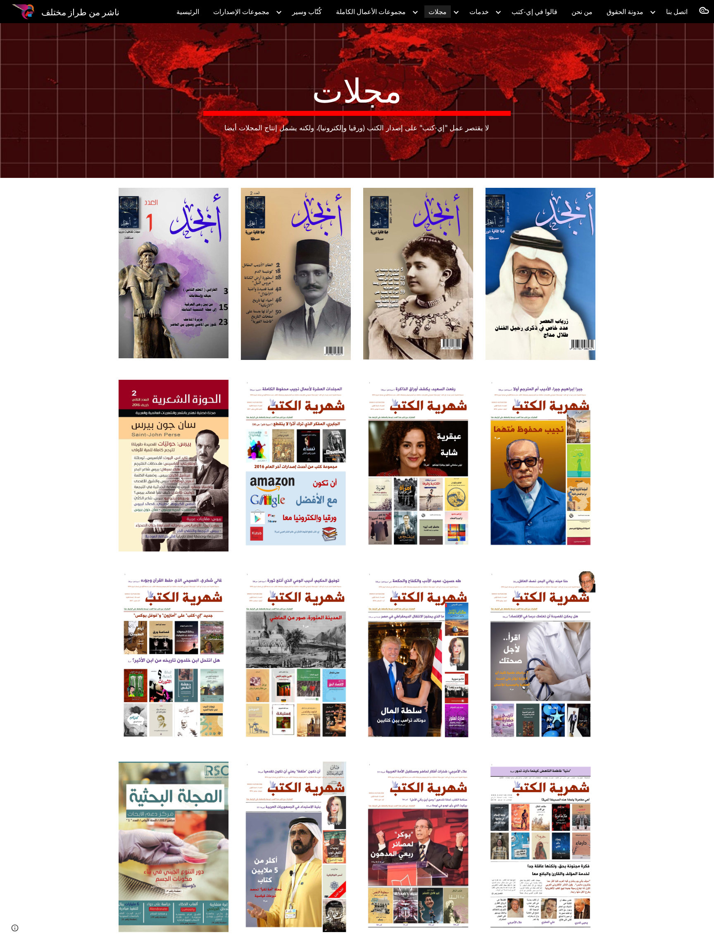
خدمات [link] (479, 11)
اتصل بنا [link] (677, 11)
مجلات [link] (437, 11)
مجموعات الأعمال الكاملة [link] (371, 11)
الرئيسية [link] (187, 11)
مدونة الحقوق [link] (625, 11)
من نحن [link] (582, 11)
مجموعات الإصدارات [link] (241, 11)
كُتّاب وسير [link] (307, 11)
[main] (357, 101)
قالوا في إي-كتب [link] (534, 11)
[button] (704, 12)
